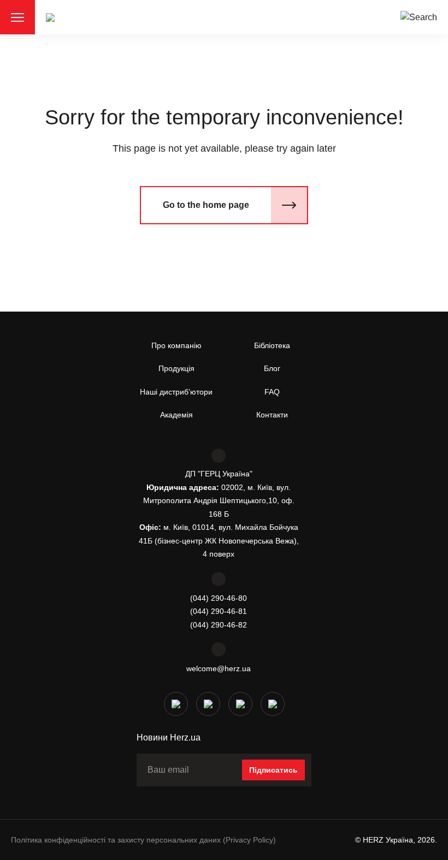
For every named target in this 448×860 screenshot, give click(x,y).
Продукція (176, 368)
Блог (272, 368)
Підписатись (273, 770)
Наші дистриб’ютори (176, 391)
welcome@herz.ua (218, 668)
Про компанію (176, 345)
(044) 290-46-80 (218, 598)
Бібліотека (272, 345)
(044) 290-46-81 (218, 611)
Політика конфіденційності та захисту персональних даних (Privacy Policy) (143, 839)
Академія (176, 414)
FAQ (272, 391)
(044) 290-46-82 (218, 624)
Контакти (272, 414)
